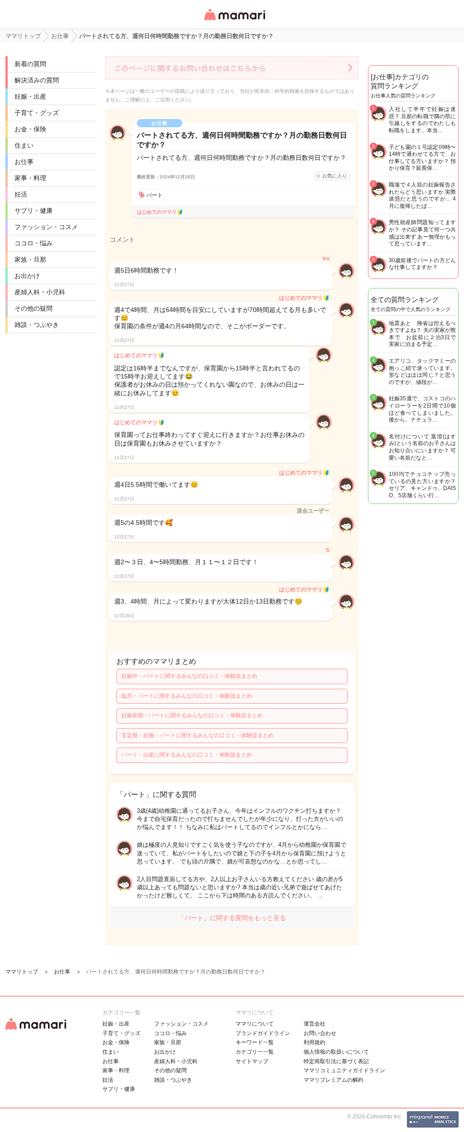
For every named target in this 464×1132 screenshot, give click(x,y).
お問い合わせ (320, 1033)
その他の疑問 (33, 308)
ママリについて (255, 1024)
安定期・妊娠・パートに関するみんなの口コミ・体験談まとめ (197, 735)
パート (154, 195)
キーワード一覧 (255, 1042)
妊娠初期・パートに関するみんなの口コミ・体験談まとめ (192, 715)
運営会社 (314, 1024)
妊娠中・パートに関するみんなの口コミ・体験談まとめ (189, 676)
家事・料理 (30, 178)
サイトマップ (252, 1061)
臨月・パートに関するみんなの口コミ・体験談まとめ (186, 696)
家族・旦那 (30, 259)
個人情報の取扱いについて (336, 1052)
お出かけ (27, 275)
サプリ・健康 (33, 210)
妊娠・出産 (30, 96)
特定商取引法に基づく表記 (336, 1061)
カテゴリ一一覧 (255, 1052)
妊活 (20, 194)
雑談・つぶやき (36, 324)
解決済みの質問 (36, 80)
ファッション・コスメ (46, 226)
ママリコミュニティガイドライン (344, 1070)
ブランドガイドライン (263, 1033)
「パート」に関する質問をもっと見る (232, 917)
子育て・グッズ (36, 112)
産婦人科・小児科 (39, 292)
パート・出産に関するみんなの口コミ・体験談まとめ (186, 755)
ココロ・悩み (33, 243)
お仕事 (24, 161)
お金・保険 (30, 129)
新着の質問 (30, 63)
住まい (24, 145)
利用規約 (314, 1042)
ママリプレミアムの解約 (333, 1080)
